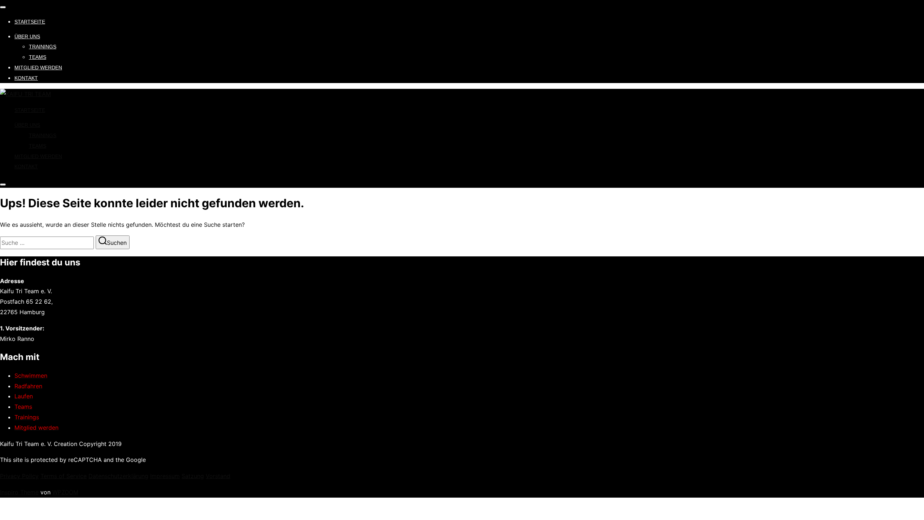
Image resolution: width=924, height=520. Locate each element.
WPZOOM (65, 492)
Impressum (165, 476)
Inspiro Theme (19, 492)
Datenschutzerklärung (118, 476)
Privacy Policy (19, 476)
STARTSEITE (29, 22)
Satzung (193, 476)
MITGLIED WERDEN (38, 67)
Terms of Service (63, 476)
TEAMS (37, 57)
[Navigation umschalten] (3, 7)
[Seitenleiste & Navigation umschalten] (3, 184)
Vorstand (218, 476)
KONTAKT (26, 78)
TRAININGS (42, 46)
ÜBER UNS (27, 36)
